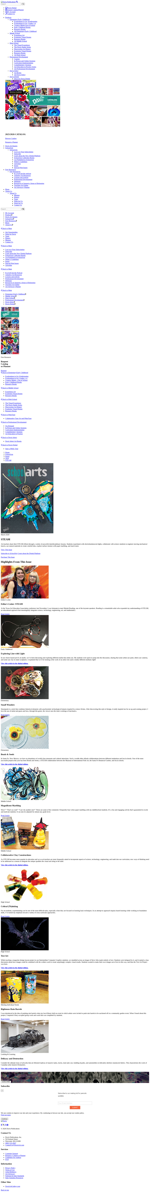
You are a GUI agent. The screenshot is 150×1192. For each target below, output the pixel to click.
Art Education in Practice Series (25, 67)
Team (16, 199)
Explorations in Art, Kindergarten (25, 21)
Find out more (6, 1115)
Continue (4, 1119)
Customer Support (11, 1153)
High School (14, 43)
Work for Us (18, 203)
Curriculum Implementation (23, 63)
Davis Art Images (11, 146)
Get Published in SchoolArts (24, 160)
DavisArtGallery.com (12, 1186)
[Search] (23, 209)
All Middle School (20, 41)
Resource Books (19, 29)
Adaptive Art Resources (22, 175)
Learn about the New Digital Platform (27, 156)
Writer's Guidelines (20, 162)
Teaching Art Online (21, 185)
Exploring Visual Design (22, 37)
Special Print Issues (20, 168)
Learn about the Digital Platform (29, 553)
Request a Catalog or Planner (15, 1155)
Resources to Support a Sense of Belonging (29, 183)
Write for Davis (10, 234)
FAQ (7, 1159)
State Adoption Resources (14, 1178)
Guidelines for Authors (13, 1157)
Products (8, 215)
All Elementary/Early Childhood (25, 31)
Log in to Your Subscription (23, 152)
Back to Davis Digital (9, 445)
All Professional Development (24, 69)
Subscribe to (9, 553)
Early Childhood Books (22, 27)
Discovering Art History (22, 49)
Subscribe (17, 154)
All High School (19, 55)
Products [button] (8, 17)
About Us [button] (8, 191)
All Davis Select (19, 75)
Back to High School (9, 399)
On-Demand (9, 426)
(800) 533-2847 (10, 1143)
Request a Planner (11, 142)
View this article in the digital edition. (14, 663)
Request (3, 371)
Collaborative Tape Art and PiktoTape (18, 418)
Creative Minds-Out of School (24, 25)
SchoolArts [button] (9, 148)
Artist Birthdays (10, 1172)
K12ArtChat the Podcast (13, 273)
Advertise (17, 164)
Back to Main (7, 228)
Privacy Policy (10, 1168)
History (16, 197)
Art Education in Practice (14, 434)
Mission (17, 195)
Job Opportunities (11, 232)
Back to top (5, 1190)
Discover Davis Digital (22, 79)
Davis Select (14, 71)
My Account (11, 12)
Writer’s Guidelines (12, 259)
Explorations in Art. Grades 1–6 (16, 378)
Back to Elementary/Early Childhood (15, 373)
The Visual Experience (22, 45)
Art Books (17, 73)
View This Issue (6, 550)
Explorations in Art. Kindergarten (16, 376)
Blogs (7, 189)
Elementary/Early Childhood (20, 19)
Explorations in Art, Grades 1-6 (25, 23)
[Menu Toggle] (17, 2)
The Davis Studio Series (22, 47)
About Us (13, 193)
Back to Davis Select (9, 437)
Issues (16, 166)
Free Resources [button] (10, 170)
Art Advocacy (10, 1174)
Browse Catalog (10, 138)
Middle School (15, 33)
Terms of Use (10, 1170)
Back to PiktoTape (8, 415)
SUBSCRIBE (6, 1082)
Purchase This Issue (8, 557)
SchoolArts (13, 150)
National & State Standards (14, 1176)
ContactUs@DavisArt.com (14, 1145)
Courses (17, 59)
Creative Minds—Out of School (16, 380)
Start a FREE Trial (11, 449)
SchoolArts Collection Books (24, 158)
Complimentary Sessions (22, 65)
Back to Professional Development (14, 422)
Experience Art (19, 35)
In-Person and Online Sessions (24, 61)
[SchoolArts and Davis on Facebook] (1, 1125)
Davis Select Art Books (13, 441)
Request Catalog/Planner (15, 10)
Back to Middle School (10, 388)
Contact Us (11, 14)
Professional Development (19, 57)
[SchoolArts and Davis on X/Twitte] (3, 1125)
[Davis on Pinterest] (7, 1125)
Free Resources (15, 172)
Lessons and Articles (21, 177)
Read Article (5, 614)
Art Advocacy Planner (22, 187)
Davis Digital (11, 8)
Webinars (17, 181)
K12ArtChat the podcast (22, 173)
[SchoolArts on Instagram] (6, 1125)
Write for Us (18, 201)
